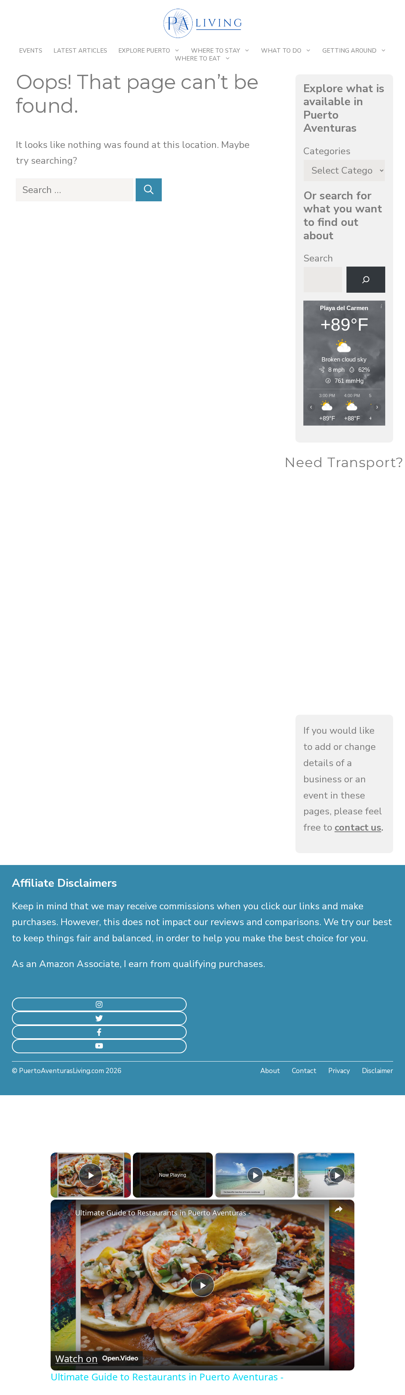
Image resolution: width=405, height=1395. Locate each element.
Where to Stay (215, 51)
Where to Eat (198, 58)
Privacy (339, 1070)
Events (30, 51)
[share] (338, 1209)
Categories (326, 151)
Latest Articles (80, 51)
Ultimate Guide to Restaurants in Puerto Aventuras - (163, 1212)
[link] (63, 1212)
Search (318, 258)
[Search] (149, 189)
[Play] (255, 1175)
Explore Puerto (144, 51)
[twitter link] (99, 1018)
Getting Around (349, 51)
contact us (358, 827)
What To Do (281, 51)
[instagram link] (99, 1004)
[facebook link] (99, 1032)
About (270, 1070)
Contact (304, 1070)
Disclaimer (377, 1070)
